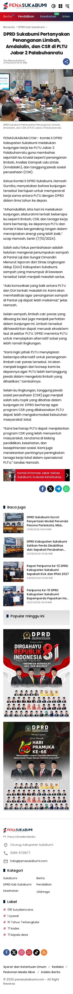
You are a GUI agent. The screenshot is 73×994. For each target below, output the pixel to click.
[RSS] (44, 952)
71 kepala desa (18, 935)
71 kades (13, 928)
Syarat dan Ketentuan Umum (24, 967)
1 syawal (13, 916)
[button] (53, 6)
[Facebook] (42, 488)
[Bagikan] (66, 61)
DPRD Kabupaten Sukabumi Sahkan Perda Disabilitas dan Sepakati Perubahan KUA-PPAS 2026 (47, 547)
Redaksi (57, 967)
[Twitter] (50, 488)
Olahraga (43, 892)
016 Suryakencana (20, 910)
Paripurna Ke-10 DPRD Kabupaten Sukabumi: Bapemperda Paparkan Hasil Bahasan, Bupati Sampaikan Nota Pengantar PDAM (48, 598)
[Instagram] (21, 952)
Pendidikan (44, 884)
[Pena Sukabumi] (25, 6)
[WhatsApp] (66, 488)
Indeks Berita (50, 972)
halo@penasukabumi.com (28, 861)
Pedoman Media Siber (19, 972)
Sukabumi (10, 878)
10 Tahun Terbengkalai (23, 922)
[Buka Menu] (60, 6)
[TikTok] (36, 952)
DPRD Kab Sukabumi (17, 884)
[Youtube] (29, 952)
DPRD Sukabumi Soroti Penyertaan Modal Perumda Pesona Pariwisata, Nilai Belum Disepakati (47, 523)
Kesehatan (10, 891)
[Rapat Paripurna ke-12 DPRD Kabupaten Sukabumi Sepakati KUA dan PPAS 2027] (13, 572)
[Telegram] (58, 488)
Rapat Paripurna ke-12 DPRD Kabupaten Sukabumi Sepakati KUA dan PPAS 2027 (48, 570)
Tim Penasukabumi (14, 60)
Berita (40, 878)
